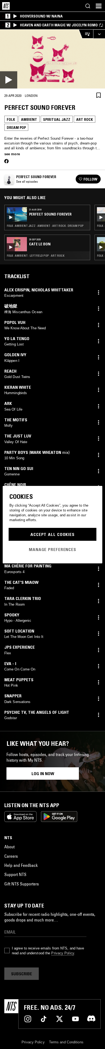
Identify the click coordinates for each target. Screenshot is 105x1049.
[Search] (88, 6)
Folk (11, 119)
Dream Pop (16, 127)
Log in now (43, 773)
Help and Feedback (21, 865)
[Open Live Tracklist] (86, 34)
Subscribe (21, 973)
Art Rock (84, 119)
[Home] (6, 6)
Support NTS (15, 874)
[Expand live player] (99, 34)
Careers (11, 856)
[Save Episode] (98, 95)
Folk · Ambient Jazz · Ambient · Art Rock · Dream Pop (45, 226)
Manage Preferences (52, 549)
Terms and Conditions (66, 1042)
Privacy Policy (62, 953)
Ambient (29, 119)
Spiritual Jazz (56, 119)
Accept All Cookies (52, 534)
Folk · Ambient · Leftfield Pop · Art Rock (35, 255)
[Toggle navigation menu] (98, 6)
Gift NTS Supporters (21, 883)
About (9, 846)
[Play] (52, 59)
